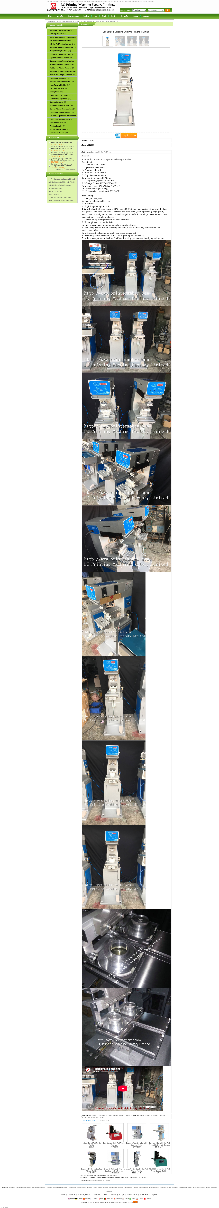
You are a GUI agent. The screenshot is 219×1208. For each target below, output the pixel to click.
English (72, 1198)
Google (135, 1177)
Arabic (133, 1198)
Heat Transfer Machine (152, 1187)
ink (120, 209)
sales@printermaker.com (62, 197)
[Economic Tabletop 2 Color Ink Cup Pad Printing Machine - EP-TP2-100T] (114, 1158)
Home (58, 21)
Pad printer (87, 211)
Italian (101, 1198)
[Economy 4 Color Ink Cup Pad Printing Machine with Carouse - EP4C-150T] (159, 1132)
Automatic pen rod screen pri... (62, 142)
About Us (71, 1194)
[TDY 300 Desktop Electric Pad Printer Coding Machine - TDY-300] (159, 1158)
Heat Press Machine (199, 1187)
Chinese (148, 1198)
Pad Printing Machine (38, 1187)
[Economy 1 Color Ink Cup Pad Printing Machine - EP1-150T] (91, 1158)
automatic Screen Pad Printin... (62, 154)
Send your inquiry (111, 1175)
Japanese (118, 1198)
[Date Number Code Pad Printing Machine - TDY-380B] (114, 1132)
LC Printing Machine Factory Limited (104, 1202)
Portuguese (109, 1198)
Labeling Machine (165, 1187)
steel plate (97, 198)
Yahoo (140, 1177)
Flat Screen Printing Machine (77, 1187)
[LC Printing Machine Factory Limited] (81, 11)
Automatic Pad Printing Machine (181, 1187)
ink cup (100, 209)
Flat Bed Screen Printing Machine (97, 1187)
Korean (126, 1198)
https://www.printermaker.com (63, 200)
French (94, 1198)
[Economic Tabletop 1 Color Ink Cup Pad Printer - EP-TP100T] (137, 1132)
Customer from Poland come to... (62, 160)
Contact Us (144, 1194)
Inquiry (113, 1194)
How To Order (132, 1194)
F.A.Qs (121, 1194)
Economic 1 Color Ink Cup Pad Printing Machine (103, 21)
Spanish (87, 1198)
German (80, 1198)
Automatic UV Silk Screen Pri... (62, 148)
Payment (154, 1194)
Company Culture (84, 1194)
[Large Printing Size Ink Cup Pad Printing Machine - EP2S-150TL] (136, 1158)
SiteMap (130, 1202)
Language (146, 16)
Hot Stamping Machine (116, 1187)
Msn (144, 1177)
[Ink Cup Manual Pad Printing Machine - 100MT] (92, 1132)
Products (64, 21)
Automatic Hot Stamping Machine (134, 1187)
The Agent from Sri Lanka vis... (62, 166)
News (106, 1194)
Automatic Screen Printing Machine (20, 1187)
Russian (140, 1198)
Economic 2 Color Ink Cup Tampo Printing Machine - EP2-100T (111, 1115)
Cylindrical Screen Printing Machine (56, 1187)
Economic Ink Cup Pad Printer (77, 21)
